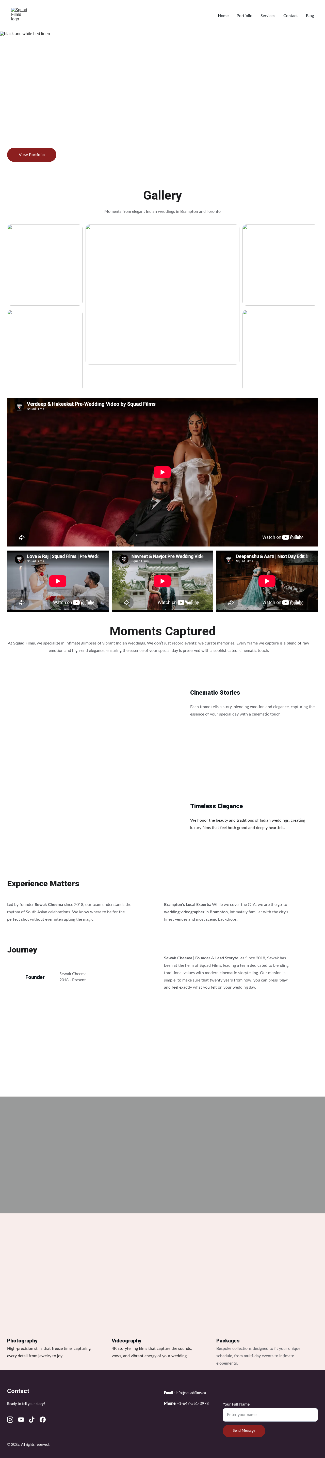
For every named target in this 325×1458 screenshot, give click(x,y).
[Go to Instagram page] (10, 1420)
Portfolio (244, 16)
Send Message (244, 1431)
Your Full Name (236, 1404)
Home (223, 16)
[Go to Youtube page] (21, 1420)
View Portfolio (32, 155)
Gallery (162, 195)
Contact (290, 16)
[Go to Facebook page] (43, 1420)
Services (268, 16)
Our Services (162, 1230)
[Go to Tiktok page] (32, 1420)
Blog (310, 16)
